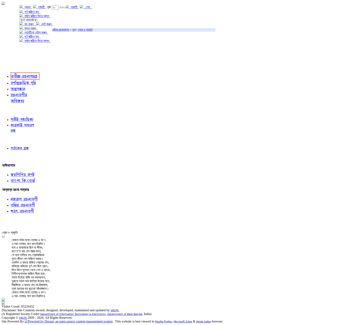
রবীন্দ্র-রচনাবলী (11, 66)
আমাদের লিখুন (11, 157)
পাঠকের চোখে (11, 139)
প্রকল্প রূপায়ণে (11, 58)
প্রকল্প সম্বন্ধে (11, 49)
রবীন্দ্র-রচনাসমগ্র (61, 29)
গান (73, 29)
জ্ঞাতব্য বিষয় (10, 110)
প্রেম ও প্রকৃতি (85, 29)
